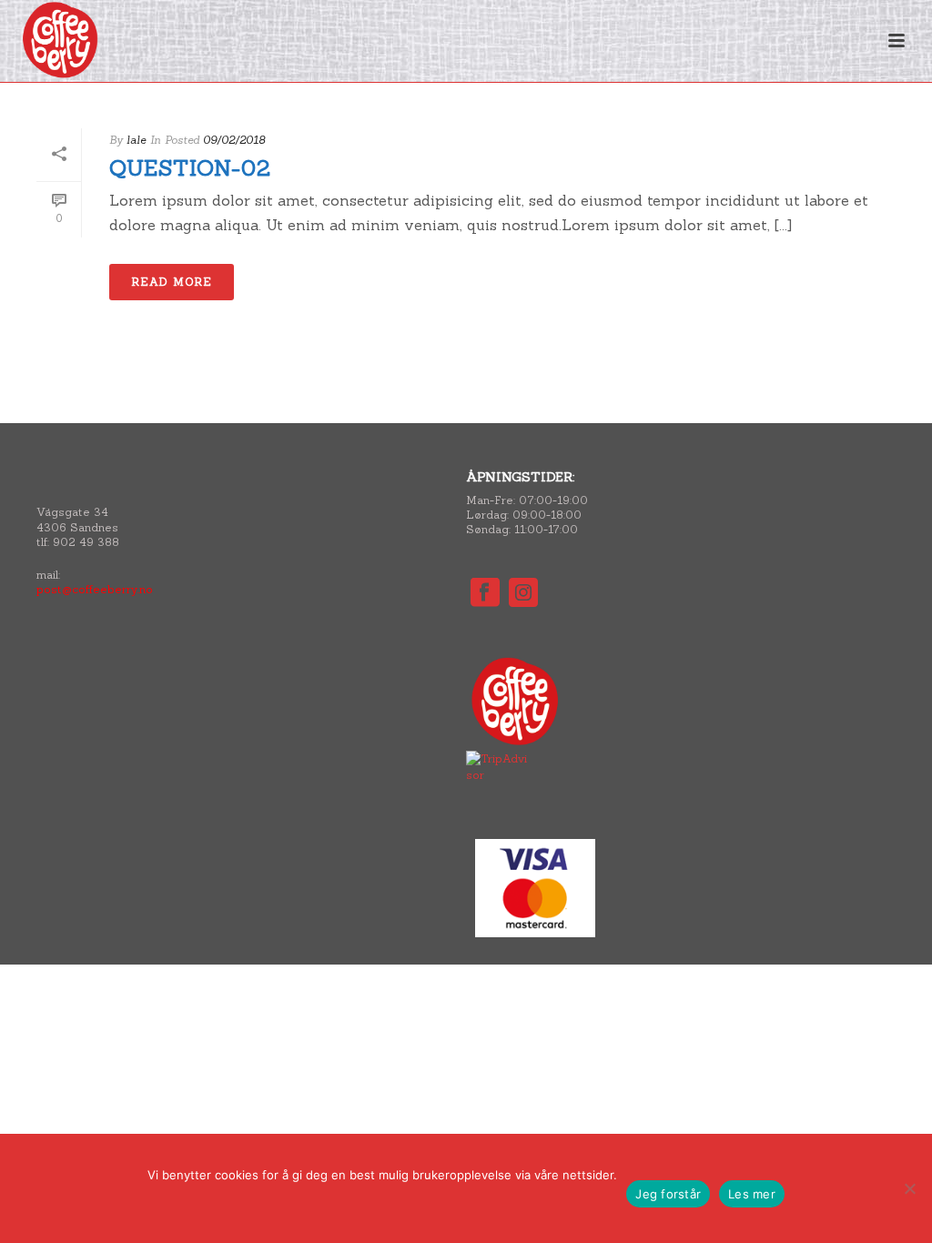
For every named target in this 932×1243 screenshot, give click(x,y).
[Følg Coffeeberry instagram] (523, 593)
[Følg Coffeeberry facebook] (485, 593)
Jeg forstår (668, 1194)
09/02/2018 (234, 140)
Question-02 (190, 168)
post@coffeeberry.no (94, 589)
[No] (909, 1188)
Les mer (751, 1194)
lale (136, 140)
